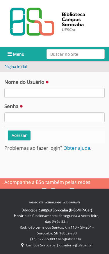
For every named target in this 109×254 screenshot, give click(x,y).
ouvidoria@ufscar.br (75, 245)
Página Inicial (15, 66)
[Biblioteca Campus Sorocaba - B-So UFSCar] (48, 21)
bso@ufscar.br (69, 238)
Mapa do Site (36, 202)
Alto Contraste (71, 202)
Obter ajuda (76, 148)
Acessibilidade (53, 202)
